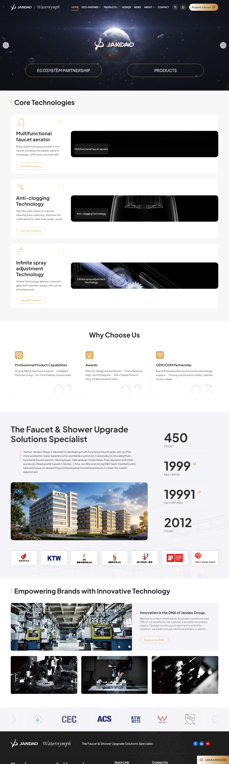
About (148, 7)
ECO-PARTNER (90, 7)
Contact (163, 7)
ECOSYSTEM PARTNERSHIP (63, 70)
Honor (126, 7)
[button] (6, 45)
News (137, 7)
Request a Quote (201, 7)
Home (74, 7)
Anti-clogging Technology (32, 201)
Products (110, 7)
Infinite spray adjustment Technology (31, 268)
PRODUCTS (165, 70)
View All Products (30, 166)
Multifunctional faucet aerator (34, 136)
